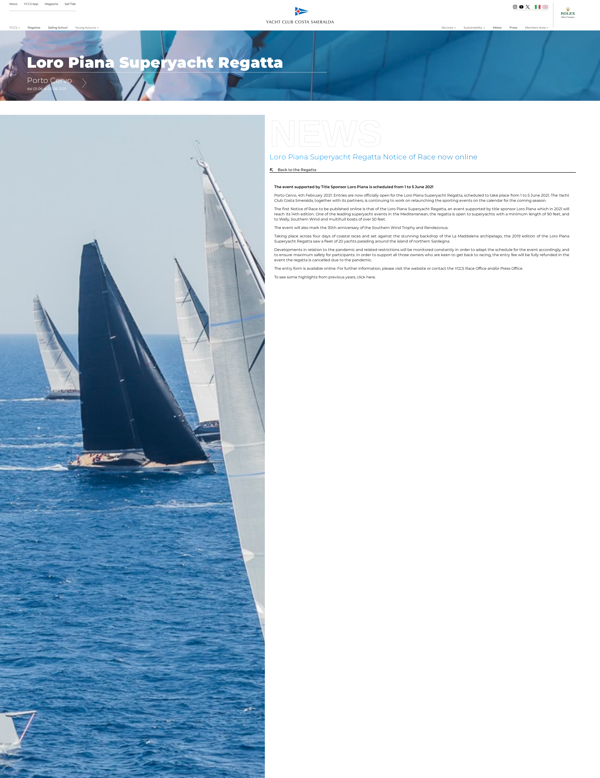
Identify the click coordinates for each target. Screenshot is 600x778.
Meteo (497, 27)
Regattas (34, 27)
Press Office (511, 268)
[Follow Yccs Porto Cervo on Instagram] (515, 7)
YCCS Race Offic (469, 268)
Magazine (51, 4)
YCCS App (31, 4)
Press (513, 27)
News (13, 4)
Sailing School (58, 27)
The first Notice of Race (296, 209)
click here (366, 277)
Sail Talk (70, 4)
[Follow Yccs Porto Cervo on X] (528, 7)
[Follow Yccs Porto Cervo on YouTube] (521, 6)
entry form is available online (309, 268)
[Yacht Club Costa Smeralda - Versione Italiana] (538, 7)
